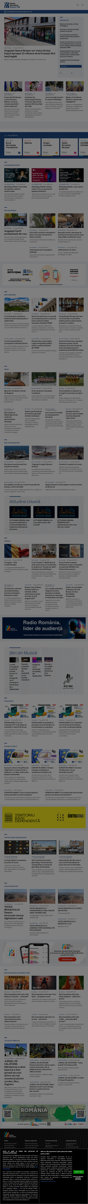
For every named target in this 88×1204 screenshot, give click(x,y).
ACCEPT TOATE (79, 1172)
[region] (44, 1176)
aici (18, 1188)
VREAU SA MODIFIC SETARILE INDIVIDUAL (78, 1178)
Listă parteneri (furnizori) (48, 1181)
